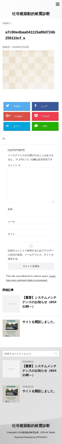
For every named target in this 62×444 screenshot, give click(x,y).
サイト (11, 234)
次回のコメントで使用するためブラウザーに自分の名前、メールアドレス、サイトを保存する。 (31, 254)
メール (11, 221)
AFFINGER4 (41, 437)
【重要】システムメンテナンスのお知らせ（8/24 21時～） (39, 302)
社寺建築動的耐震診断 (31, 13)
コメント (14, 165)
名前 (10, 209)
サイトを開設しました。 (39, 322)
